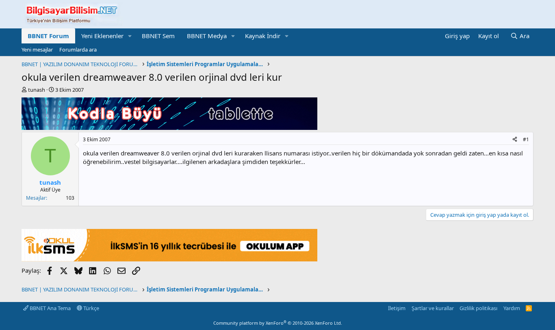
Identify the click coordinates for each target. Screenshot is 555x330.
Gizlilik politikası (478, 308)
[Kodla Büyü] (169, 127)
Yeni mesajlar (37, 49)
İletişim (396, 308)
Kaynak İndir (262, 36)
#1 (526, 139)
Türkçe (90, 308)
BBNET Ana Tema (49, 308)
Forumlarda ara (78, 49)
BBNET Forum (48, 36)
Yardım (511, 308)
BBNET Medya (207, 36)
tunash (36, 89)
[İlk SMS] (169, 259)
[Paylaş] (514, 140)
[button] (130, 35)
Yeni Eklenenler (102, 36)
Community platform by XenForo (277, 323)
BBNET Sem (158, 36)
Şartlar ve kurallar (433, 308)
